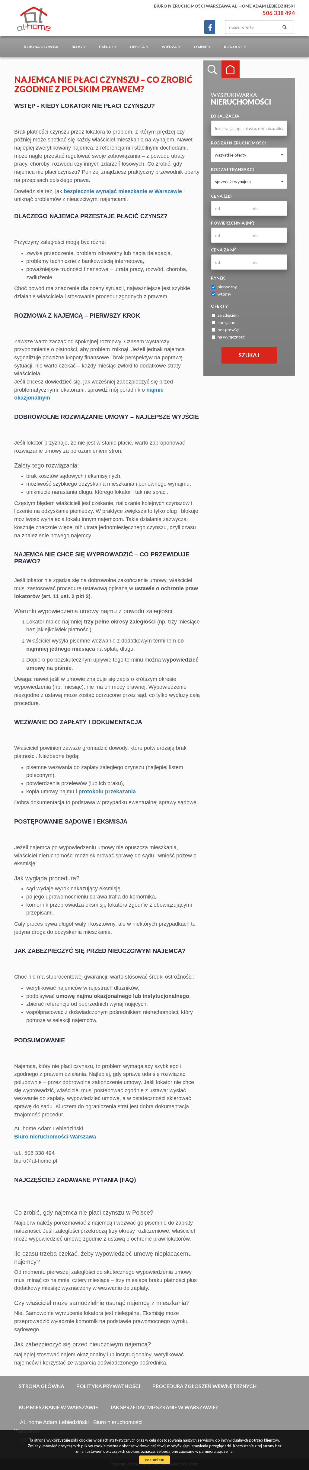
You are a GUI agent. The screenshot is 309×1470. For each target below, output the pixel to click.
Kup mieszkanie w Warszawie (58, 1407)
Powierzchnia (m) (232, 222)
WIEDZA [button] (169, 46)
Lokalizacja (225, 115)
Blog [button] (77, 46)
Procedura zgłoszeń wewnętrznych (204, 1386)
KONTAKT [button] (233, 46)
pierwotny (227, 286)
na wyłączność (231, 336)
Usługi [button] (106, 46)
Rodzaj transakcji (233, 169)
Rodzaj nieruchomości (238, 142)
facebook (209, 27)
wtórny (224, 293)
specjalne (226, 322)
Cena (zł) (221, 196)
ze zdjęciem (228, 315)
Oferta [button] (137, 46)
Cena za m (223, 249)
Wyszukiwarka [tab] (212, 69)
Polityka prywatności (108, 1386)
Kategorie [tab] (230, 69)
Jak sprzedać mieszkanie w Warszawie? (164, 1407)
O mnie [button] (201, 46)
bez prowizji (228, 329)
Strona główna (41, 46)
